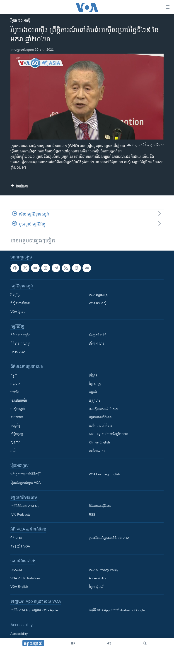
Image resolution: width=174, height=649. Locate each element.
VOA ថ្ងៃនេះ (17, 312)
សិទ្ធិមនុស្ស (16, 434)
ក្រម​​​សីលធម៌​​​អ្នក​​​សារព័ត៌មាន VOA (109, 538)
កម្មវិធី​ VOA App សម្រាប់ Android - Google (117, 610)
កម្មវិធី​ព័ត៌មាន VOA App (25, 506)
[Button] (19, 187)
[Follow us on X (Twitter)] (25, 268)
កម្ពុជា (13, 375)
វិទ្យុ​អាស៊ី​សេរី (96, 587)
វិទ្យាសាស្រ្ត (95, 384)
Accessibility (97, 578)
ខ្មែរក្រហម (95, 401)
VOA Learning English (104, 474)
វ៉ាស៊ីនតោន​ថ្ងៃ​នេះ (20, 303)
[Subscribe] (86, 268)
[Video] (73, 643)
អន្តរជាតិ (15, 384)
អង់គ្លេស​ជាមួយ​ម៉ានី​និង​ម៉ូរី (25, 474)
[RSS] (66, 268)
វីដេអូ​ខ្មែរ (15, 295)
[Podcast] (76, 268)
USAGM (16, 570)
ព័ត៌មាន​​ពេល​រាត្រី (20, 344)
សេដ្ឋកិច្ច (15, 426)
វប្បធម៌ (93, 392)
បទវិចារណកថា (97, 451)
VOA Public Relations (25, 578)
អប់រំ (12, 451)
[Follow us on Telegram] (56, 268)
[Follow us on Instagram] (45, 268)
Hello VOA (17, 352)
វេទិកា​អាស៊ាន (96, 344)
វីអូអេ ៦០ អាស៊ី (20, 20)
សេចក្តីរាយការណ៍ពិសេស (103, 409)
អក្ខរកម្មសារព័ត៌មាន (100, 417)
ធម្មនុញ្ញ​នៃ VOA (20, 546)
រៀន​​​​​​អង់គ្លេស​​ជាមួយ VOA (25, 483)
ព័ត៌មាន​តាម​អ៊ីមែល (100, 506)
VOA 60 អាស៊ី (97, 303)
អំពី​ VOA (16, 538)
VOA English (19, 587)
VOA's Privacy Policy (103, 570)
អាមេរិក (14, 392)
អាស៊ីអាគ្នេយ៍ (17, 409)
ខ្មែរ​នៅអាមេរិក (18, 401)
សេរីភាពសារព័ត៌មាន (100, 426)
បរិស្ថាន (93, 375)
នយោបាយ (16, 417)
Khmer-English (99, 442)
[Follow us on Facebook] (14, 268)
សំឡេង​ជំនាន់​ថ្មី (97, 335)
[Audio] (109, 643)
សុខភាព (15, 442)
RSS (92, 514)
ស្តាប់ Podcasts (20, 514)
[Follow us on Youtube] (35, 268)
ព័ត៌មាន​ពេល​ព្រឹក (20, 335)
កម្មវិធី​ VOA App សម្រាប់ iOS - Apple (34, 610)
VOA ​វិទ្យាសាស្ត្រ (99, 295)
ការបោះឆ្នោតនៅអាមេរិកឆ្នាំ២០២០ (108, 434)
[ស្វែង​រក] (145, 643)
